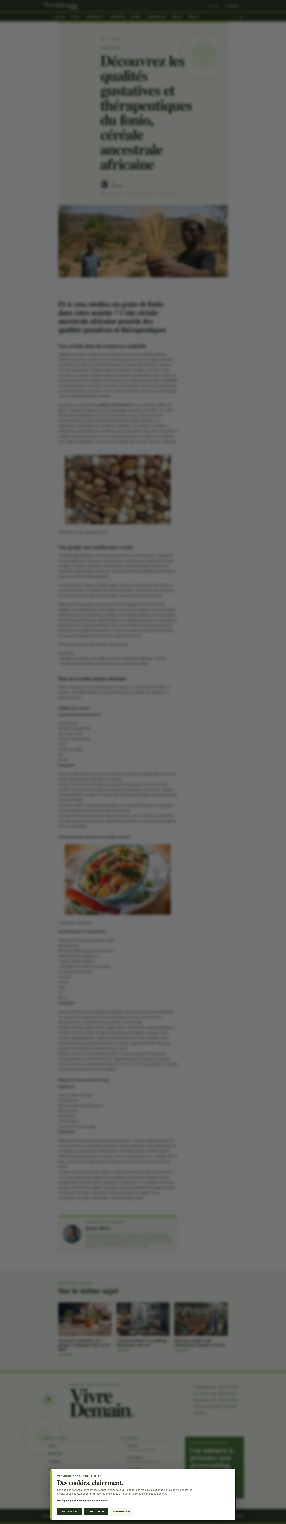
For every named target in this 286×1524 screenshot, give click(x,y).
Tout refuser (69, 1511)
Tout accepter (96, 1511)
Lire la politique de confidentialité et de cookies (82, 1500)
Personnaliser (121, 1511)
